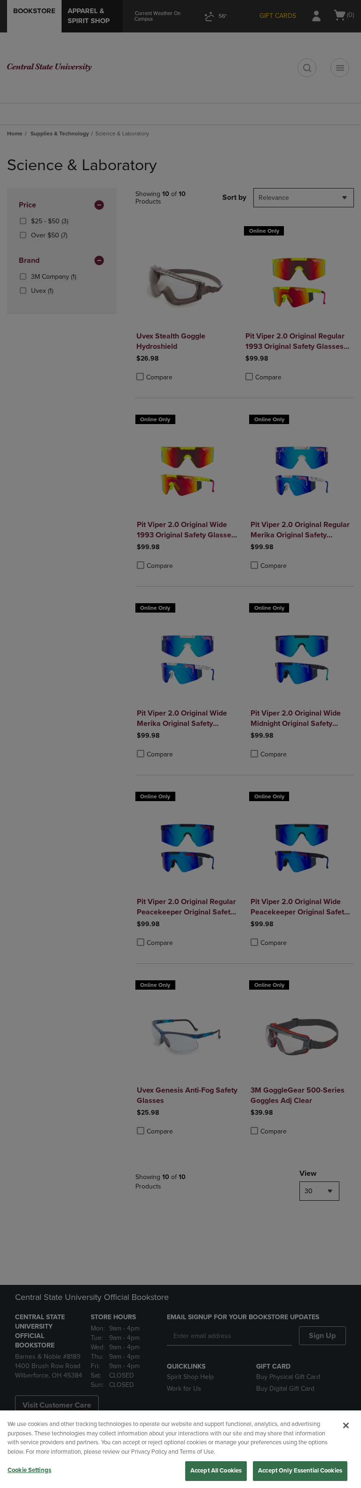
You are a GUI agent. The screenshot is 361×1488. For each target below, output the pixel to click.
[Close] (346, 1425)
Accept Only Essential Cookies (300, 1470)
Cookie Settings (29, 1470)
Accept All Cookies (216, 1470)
